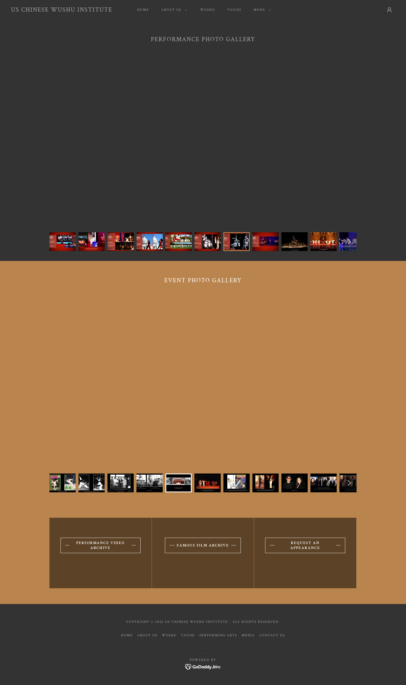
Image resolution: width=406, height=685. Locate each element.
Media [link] (248, 635)
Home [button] (127, 635)
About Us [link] (147, 635)
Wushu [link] (207, 10)
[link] (61, 10)
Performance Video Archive (100, 545)
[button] (173, 10)
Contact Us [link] (272, 635)
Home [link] (143, 10)
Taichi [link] (234, 10)
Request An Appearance (305, 545)
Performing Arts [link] (218, 635)
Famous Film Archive (203, 545)
